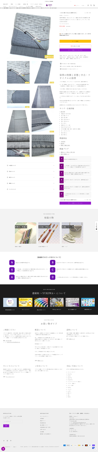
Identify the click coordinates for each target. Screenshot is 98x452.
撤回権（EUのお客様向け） (46, 434)
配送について (40, 360)
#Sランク (65, 55)
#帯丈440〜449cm (71, 57)
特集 (12, 4)
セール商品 (17, 4)
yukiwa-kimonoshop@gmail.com (13, 342)
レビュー (21, 6)
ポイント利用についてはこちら (75, 50)
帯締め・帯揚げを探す (65, 145)
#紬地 (61, 58)
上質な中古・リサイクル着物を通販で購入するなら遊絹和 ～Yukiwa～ (36, 446)
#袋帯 (67, 58)
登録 (6, 425)
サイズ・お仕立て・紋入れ (36, 4)
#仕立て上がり (63, 57)
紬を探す (62, 143)
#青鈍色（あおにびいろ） (75, 58)
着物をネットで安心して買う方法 (68, 152)
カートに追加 (75, 41)
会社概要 (42, 431)
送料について (72, 339)
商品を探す (5, 4)
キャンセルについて (10, 376)
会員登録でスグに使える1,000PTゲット (49, 1)
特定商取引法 (43, 423)
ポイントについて (13, 6)
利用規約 (42, 418)
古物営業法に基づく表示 (45, 427)
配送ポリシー (43, 420)
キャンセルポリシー (44, 416)
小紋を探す (63, 141)
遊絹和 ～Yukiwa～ (64, 15)
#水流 (80, 57)
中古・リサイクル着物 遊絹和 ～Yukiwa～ (79, 413)
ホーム (1, 8)
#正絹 (77, 57)
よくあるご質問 (29, 6)
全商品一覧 (25, 4)
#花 (64, 58)
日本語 (83, 5)
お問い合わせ (38, 6)
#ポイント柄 (82, 55)
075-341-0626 (8, 340)
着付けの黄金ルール (65, 154)
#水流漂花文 (85, 57)
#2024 (61, 55)
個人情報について (44, 425)
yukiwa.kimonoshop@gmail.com (79, 422)
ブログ (4, 6)
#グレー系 (77, 55)
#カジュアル (71, 55)
